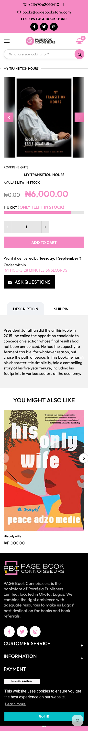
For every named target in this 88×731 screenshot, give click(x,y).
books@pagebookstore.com (46, 12)
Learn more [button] (15, 703)
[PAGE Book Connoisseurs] (44, 41)
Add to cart (44, 242)
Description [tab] (25, 308)
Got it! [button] (44, 716)
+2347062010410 (43, 4)
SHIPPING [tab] (62, 308)
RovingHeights (16, 167)
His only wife (12, 536)
